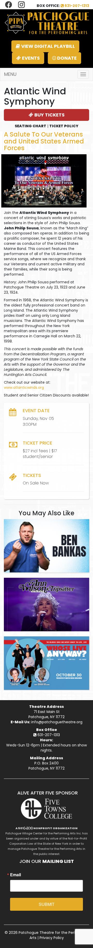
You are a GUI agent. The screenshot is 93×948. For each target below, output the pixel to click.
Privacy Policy (52, 937)
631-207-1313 (76, 5)
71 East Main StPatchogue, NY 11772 (46, 714)
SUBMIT (47, 904)
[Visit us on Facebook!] (9, 4)
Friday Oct (46, 641)
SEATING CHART (30, 126)
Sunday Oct (46, 582)
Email (15, 875)
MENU (10, 74)
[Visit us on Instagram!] (21, 4)
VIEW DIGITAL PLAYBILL (47, 46)
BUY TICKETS (49, 115)
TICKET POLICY (63, 126)
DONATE (66, 58)
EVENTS (30, 58)
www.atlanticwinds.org (24, 387)
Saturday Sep (46, 523)
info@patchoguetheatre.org (56, 722)
